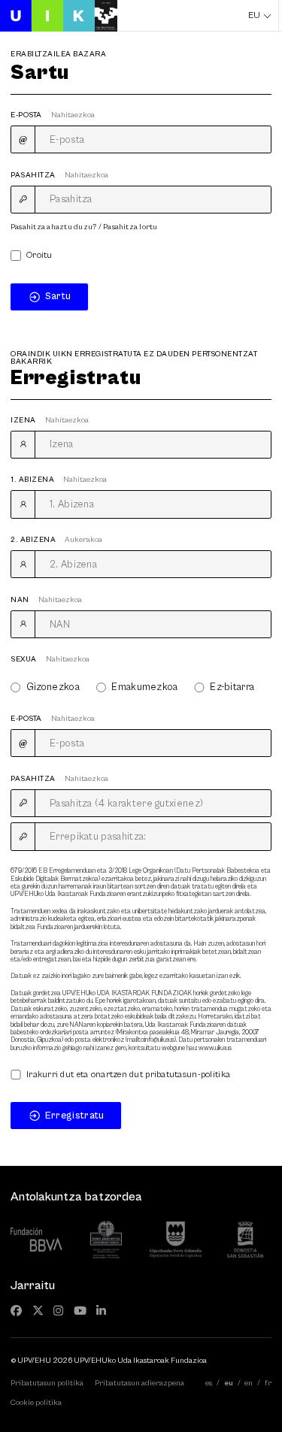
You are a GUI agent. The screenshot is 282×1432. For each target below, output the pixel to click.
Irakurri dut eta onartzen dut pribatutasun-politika (128, 1074)
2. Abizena (56, 539)
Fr (268, 1383)
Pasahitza (59, 175)
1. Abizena (59, 479)
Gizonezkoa (53, 688)
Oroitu (39, 255)
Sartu (58, 296)
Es (208, 1383)
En (248, 1383)
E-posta (53, 115)
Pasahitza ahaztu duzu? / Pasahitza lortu (84, 227)
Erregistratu (75, 1116)
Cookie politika (36, 1402)
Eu (254, 15)
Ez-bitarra (232, 688)
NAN (46, 599)
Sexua (50, 659)
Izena (50, 420)
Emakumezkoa (144, 688)
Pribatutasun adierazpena (139, 1383)
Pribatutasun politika (47, 1383)
